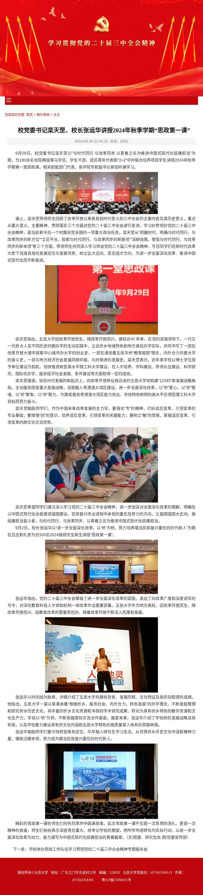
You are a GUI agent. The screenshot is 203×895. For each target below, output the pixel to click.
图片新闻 (43, 114)
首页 (29, 114)
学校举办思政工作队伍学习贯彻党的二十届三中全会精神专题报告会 (88, 849)
